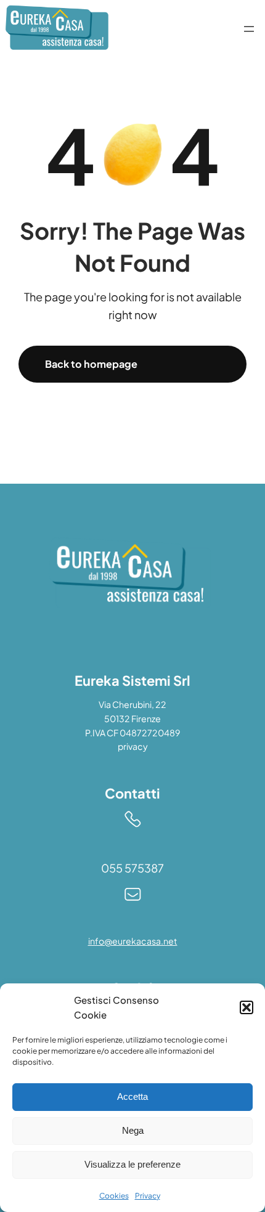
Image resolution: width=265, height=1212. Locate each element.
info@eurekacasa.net (132, 940)
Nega (133, 1130)
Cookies (114, 1195)
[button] (246, 1007)
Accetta (132, 1096)
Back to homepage (91, 363)
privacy (133, 746)
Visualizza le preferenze (132, 1164)
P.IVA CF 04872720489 (132, 732)
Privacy (147, 1195)
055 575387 (132, 868)
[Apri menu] (249, 29)
